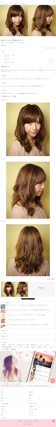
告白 (30, 397)
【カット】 (7, 56)
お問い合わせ (35, 420)
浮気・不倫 (3, 406)
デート (30, 400)
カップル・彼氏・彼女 (5, 403)
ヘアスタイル (4, 338)
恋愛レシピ (28, 1)
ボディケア (31, 414)
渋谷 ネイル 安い (12, 344)
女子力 (27, 344)
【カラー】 (7, 58)
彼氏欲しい (4, 344)
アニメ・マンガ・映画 (33, 409)
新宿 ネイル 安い (34, 344)
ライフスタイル (3, 417)
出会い (2, 400)
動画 (2, 414)
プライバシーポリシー (27, 420)
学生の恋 (2, 397)
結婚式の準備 (13, 349)
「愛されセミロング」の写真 (9, 62)
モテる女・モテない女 (33, 403)
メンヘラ (41, 344)
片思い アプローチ (20, 344)
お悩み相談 (31, 406)
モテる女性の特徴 (5, 349)
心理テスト (3, 409)
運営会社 (20, 420)
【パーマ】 (7, 60)
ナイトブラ (47, 344)
